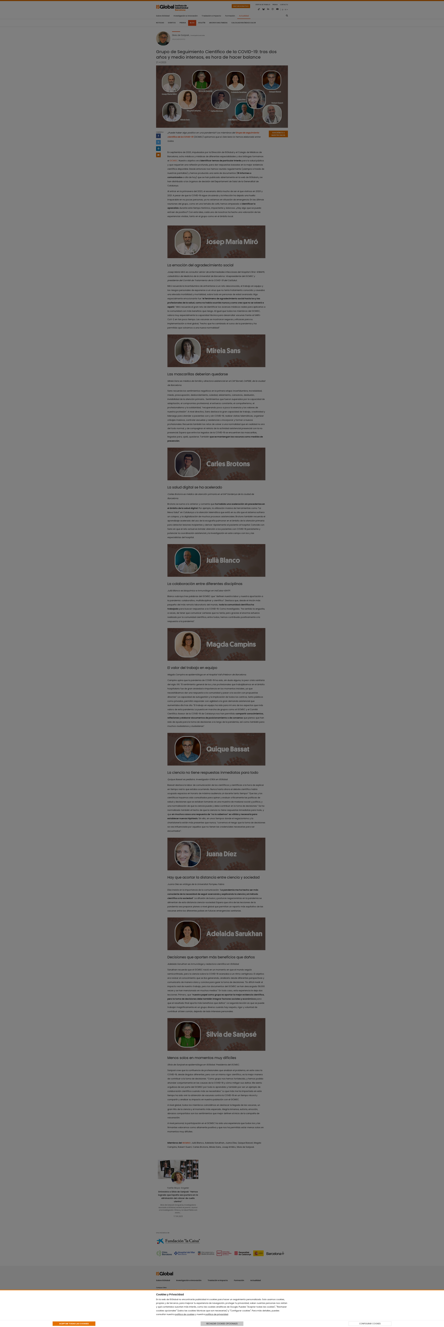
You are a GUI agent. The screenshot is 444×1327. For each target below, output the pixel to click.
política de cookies (185, 1314)
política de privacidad (216, 1314)
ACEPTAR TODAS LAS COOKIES (74, 1323)
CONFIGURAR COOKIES (370, 1323)
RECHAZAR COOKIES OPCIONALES (222, 1323)
